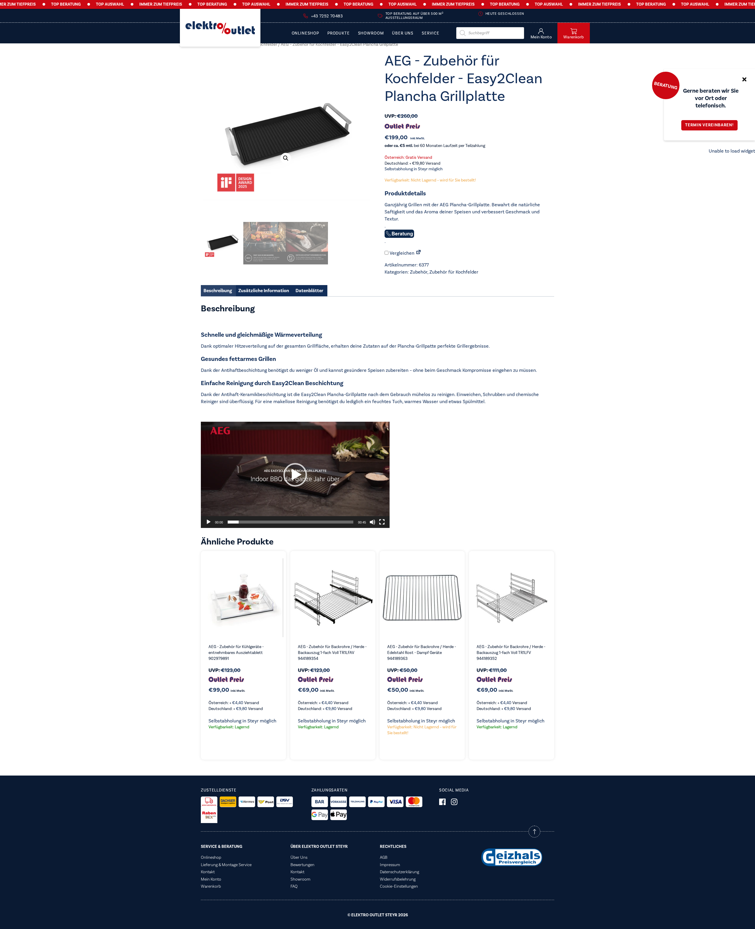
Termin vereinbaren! (709, 125)
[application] (295, 475)
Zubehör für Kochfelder (453, 272)
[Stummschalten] (372, 522)
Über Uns (402, 33)
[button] (285, 158)
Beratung (666, 85)
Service (430, 33)
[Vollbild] (382, 522)
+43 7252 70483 (327, 16)
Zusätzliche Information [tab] (263, 291)
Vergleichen (401, 253)
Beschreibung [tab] (217, 291)
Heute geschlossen (504, 14)
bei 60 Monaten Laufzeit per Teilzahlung (435, 145)
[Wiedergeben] (208, 522)
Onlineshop (305, 33)
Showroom (371, 33)
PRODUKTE (338, 33)
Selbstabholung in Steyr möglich (414, 169)
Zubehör (418, 272)
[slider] (290, 522)
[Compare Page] (418, 253)
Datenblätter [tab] (309, 291)
